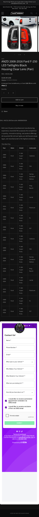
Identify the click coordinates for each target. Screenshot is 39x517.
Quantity (4, 89)
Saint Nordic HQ (16, 513)
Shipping (4, 80)
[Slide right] (24, 54)
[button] (2, 13)
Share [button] (6, 111)
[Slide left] (14, 54)
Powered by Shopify (24, 513)
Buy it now (19, 105)
